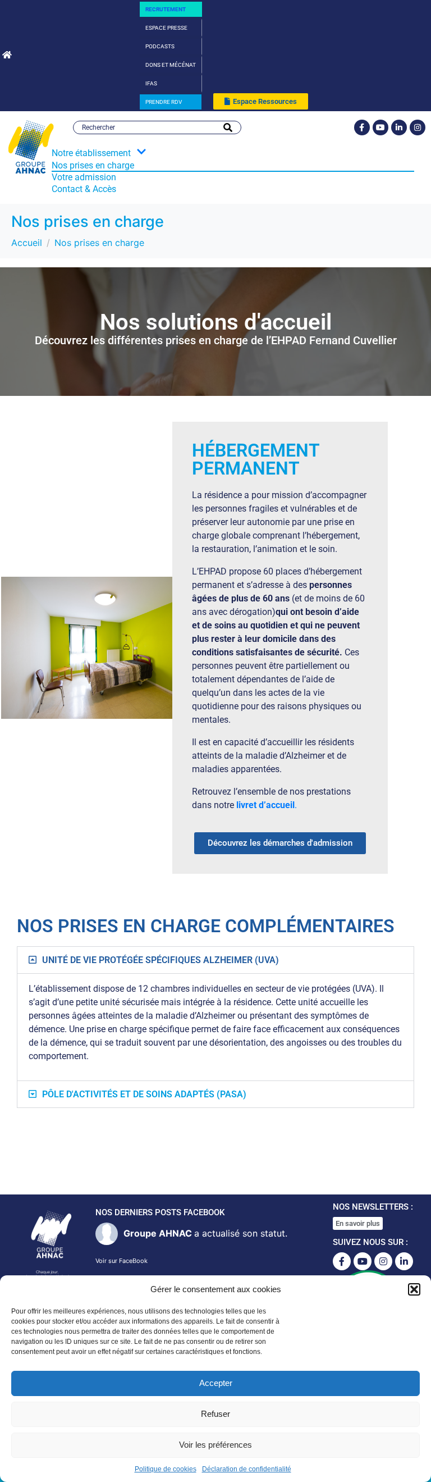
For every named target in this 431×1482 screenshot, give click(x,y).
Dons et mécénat (170, 65)
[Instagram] (417, 127)
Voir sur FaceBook (121, 1261)
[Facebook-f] (362, 127)
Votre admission (84, 177)
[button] (414, 1289)
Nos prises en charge (93, 165)
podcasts (160, 46)
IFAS (151, 83)
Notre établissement (91, 153)
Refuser (215, 1414)
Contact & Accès (84, 189)
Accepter (215, 1383)
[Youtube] (380, 127)
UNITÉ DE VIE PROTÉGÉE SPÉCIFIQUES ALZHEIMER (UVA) (160, 960)
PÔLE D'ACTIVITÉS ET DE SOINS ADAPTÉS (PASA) (144, 1094)
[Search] (228, 127)
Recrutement (165, 9)
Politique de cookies (165, 1469)
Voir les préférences (215, 1444)
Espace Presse (166, 28)
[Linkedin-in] (399, 127)
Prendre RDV (163, 102)
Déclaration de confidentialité (246, 1469)
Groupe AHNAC (157, 1233)
